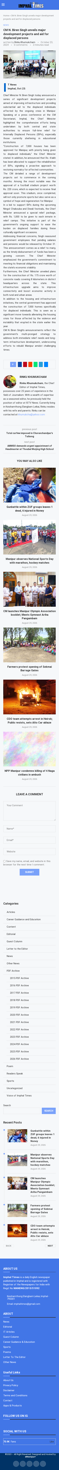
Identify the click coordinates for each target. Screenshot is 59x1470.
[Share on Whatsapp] (36, 364)
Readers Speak (15, 1073)
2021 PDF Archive (19, 1022)
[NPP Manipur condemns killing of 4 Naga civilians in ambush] (29, 749)
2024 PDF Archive (19, 1044)
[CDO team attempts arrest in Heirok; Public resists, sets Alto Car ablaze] (29, 697)
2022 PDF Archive (19, 1029)
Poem (10, 1066)
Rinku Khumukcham (24, 42)
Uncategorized (14, 1088)
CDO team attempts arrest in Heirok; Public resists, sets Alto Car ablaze (42, 1231)
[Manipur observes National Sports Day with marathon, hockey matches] (29, 537)
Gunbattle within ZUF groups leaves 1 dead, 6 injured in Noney (42, 1136)
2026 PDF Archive (19, 1058)
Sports (10, 1080)
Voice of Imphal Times (19, 1095)
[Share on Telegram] (41, 364)
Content (11, 926)
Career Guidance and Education (24, 919)
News (10, 956)
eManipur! (30, 1456)
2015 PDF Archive (19, 978)
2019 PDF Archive (19, 1007)
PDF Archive (13, 970)
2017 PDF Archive (19, 992)
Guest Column (14, 941)
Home (6, 15)
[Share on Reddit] (30, 364)
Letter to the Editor (17, 948)
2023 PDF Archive (19, 1036)
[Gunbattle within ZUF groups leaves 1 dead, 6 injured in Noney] (29, 485)
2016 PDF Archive (19, 985)
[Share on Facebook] (20, 364)
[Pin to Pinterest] (25, 364)
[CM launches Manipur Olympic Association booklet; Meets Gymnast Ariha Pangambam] (29, 589)
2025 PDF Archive (19, 1051)
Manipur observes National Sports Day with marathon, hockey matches (42, 1159)
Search (7, 1105)
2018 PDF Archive (19, 1000)
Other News (13, 963)
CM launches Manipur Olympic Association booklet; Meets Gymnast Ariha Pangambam (29, 615)
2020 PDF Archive (19, 1014)
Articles (11, 912)
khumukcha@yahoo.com (31, 414)
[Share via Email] (46, 364)
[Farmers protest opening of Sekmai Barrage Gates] (29, 645)
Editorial (11, 934)
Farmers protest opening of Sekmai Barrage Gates (41, 1209)
